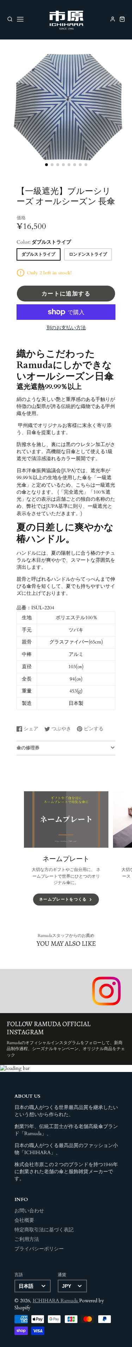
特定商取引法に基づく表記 (44, 1230)
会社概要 (24, 1220)
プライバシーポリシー (39, 1249)
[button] (46, 164)
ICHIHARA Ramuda (56, 1301)
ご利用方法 (26, 1239)
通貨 (62, 1275)
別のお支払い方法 (66, 328)
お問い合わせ (29, 1211)
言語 (18, 1275)
